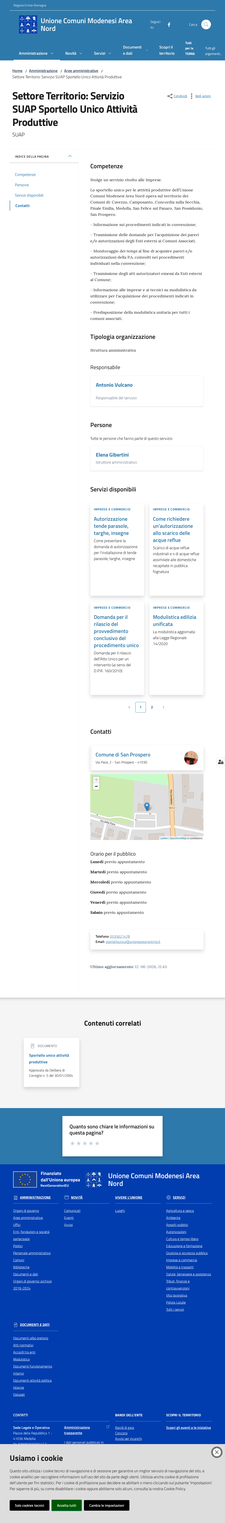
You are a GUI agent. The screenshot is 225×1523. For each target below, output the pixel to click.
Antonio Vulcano (114, 384)
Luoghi (120, 1210)
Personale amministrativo (32, 1253)
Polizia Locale (176, 1302)
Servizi (179, 1197)
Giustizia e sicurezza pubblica (187, 1253)
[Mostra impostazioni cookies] (220, 762)
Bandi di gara (124, 1427)
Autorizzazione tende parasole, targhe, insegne (111, 525)
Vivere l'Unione (128, 1197)
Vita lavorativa (176, 1295)
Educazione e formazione (184, 1246)
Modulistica (21, 1359)
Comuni (18, 1260)
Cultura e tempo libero (182, 1238)
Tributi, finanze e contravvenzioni (178, 1284)
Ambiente (173, 1217)
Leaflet (164, 838)
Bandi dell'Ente (129, 1415)
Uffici (16, 1224)
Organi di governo (26, 1210)
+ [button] (96, 779)
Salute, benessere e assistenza (188, 1274)
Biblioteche (21, 1267)
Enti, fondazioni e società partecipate (31, 1235)
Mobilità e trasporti (180, 1267)
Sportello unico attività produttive (49, 1058)
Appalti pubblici (177, 1224)
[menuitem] (37, 53)
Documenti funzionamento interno (32, 1370)
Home (17, 71)
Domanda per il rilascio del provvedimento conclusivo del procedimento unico (116, 631)
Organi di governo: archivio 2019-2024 (32, 1284)
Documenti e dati (25, 1274)
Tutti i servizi (175, 1309)
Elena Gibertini (112, 454)
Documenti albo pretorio (30, 1338)
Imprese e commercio (181, 1260)
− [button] (96, 786)
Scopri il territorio (183, 1415)
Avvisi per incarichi (128, 1438)
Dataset (19, 1394)
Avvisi (68, 1224)
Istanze (18, 1387)
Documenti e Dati (35, 1324)
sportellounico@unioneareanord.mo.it (133, 941)
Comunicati (72, 1210)
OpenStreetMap (178, 838)
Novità (77, 1197)
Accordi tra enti (24, 1352)
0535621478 (120, 936)
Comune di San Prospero (123, 754)
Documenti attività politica (32, 1380)
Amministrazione (43, 71)
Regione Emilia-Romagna (30, 5)
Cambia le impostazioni (106, 1505)
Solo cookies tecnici (29, 1505)
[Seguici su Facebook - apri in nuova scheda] (167, 24)
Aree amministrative (81, 71)
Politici (18, 1246)
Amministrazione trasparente (77, 1430)
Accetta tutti (66, 1505)
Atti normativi (23, 1345)
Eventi (69, 1217)
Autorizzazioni (176, 1231)
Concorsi (121, 1433)
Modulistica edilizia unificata (174, 620)
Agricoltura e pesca (180, 1210)
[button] (206, 24)
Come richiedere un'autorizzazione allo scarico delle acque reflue (173, 529)
